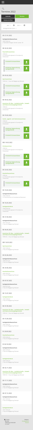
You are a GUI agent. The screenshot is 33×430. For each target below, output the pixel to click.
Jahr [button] (8, 25)
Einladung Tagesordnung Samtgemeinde (13, 68)
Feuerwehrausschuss (9, 52)
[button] (26, 62)
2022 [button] (18, 25)
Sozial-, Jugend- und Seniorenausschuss (14, 119)
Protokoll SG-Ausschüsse (13, 61)
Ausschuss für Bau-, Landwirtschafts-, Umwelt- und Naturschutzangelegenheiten (16, 104)
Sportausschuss (7, 79)
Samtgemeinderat (8, 206)
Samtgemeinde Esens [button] (9, 28)
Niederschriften (8, 20)
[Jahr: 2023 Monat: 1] (24, 25)
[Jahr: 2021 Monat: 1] (14, 25)
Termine (22, 16)
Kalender (8, 16)
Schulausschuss (7, 146)
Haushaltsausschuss (8, 173)
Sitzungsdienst (25, 421)
